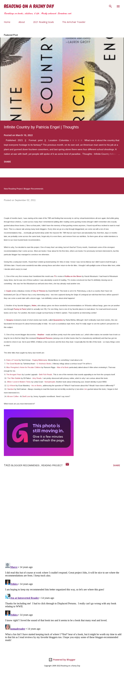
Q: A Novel (11, 385)
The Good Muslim (13, 364)
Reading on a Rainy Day (29, 6)
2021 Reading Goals (43, 22)
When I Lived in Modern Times (19, 382)
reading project (52, 465)
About (22, 22)
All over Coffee (13, 396)
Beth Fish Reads (45, 374)
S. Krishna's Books (44, 364)
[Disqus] (64, 518)
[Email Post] (67, 465)
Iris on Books (36, 385)
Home (7, 22)
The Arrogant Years (13, 374)
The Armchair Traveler (73, 22)
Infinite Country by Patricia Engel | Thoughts (41, 127)
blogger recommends (25, 465)
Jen (85, 389)
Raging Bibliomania (39, 360)
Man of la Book (63, 367)
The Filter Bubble (14, 378)
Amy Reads (37, 378)
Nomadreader (50, 382)
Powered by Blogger (63, 659)
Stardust (10, 389)
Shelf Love (26, 396)
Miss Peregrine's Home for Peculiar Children (23, 367)
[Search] (110, 6)
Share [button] (7, 161)
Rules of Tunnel (12, 360)
